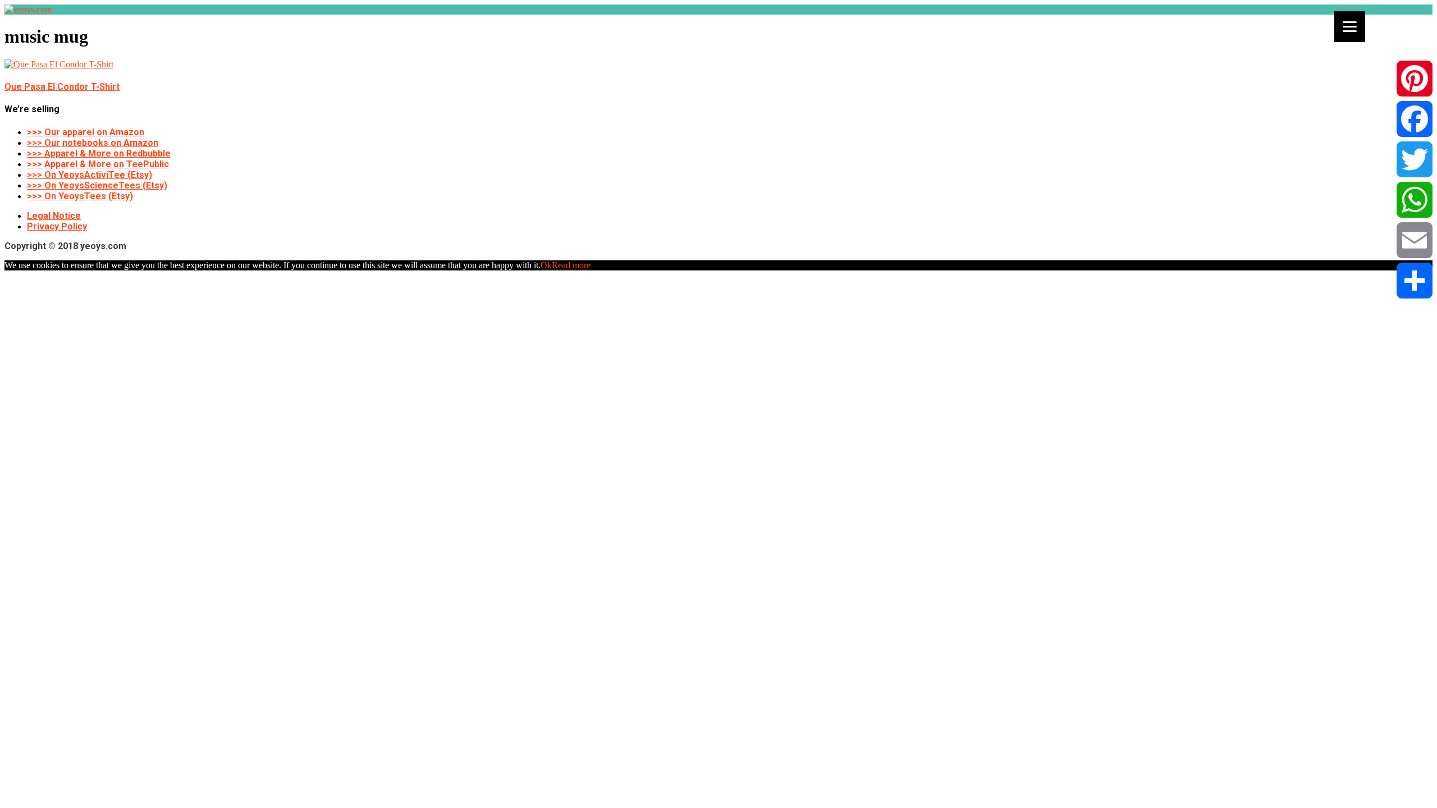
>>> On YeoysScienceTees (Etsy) (97, 185)
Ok (546, 265)
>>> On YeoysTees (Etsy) (80, 196)
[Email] (1414, 240)
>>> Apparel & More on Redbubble (99, 153)
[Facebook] (1414, 119)
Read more (571, 265)
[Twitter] (1414, 159)
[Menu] (1349, 26)
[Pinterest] (1414, 78)
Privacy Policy (57, 226)
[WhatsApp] (1414, 200)
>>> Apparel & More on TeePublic (98, 164)
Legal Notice (54, 215)
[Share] (1414, 280)
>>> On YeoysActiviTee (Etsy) (89, 174)
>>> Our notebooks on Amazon (92, 142)
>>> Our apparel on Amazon (85, 132)
